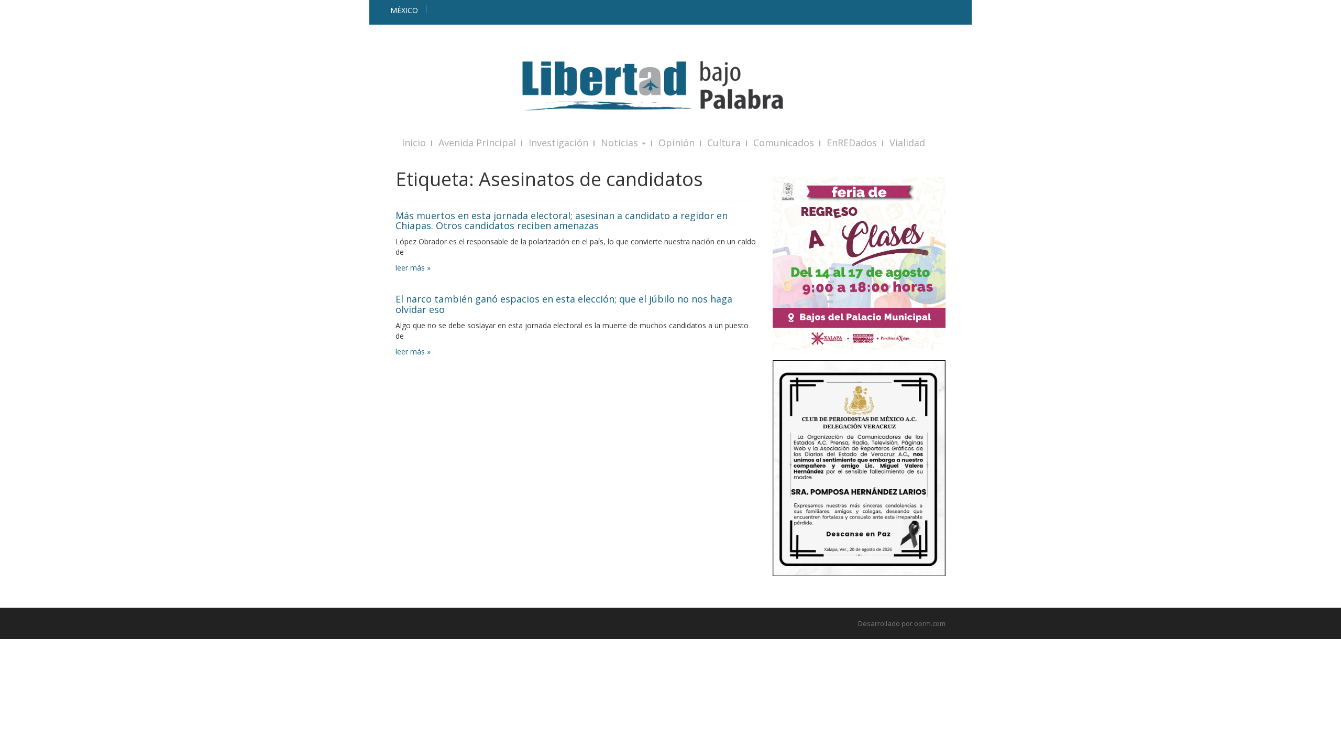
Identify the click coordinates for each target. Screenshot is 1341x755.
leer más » (413, 268)
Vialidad (907, 142)
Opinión (676, 142)
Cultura (724, 142)
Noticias (621, 142)
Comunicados (783, 142)
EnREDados (852, 142)
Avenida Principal (477, 142)
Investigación (558, 142)
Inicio (414, 142)
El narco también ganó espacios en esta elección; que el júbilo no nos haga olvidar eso (563, 304)
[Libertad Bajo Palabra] (670, 85)
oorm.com (930, 623)
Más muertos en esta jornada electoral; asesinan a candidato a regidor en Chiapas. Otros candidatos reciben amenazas (561, 220)
